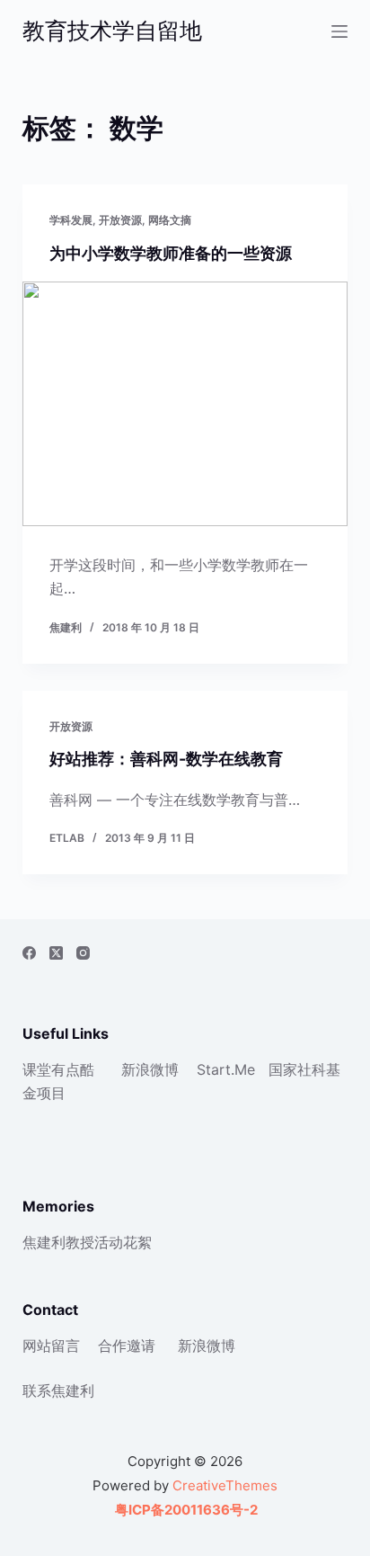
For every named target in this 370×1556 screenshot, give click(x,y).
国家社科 (297, 1069)
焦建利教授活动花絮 (87, 1242)
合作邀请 (126, 1346)
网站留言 (51, 1346)
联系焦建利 (58, 1391)
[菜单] (339, 31)
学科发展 (70, 220)
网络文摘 (169, 220)
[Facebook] (29, 953)
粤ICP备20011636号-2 (185, 1509)
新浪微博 (150, 1069)
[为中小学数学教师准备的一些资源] (185, 404)
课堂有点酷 (58, 1069)
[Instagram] (83, 953)
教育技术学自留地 (112, 30)
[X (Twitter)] (56, 953)
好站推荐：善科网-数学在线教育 (166, 758)
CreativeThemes (225, 1485)
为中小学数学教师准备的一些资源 (170, 253)
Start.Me (226, 1069)
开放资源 (120, 220)
